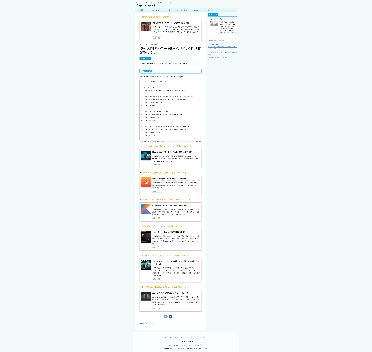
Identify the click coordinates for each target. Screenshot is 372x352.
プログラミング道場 (145, 5)
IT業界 (141, 10)
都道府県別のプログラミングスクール (219, 58)
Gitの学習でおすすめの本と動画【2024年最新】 (169, 232)
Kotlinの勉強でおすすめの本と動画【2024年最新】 (170, 205)
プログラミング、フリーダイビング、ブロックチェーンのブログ (186, 345)
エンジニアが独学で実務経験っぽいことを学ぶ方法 (170, 293)
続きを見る (156, 38)
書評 (168, 10)
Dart (142, 323)
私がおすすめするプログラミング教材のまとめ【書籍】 (171, 23)
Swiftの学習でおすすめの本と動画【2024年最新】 (169, 178)
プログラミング (155, 10)
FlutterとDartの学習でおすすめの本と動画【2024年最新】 (172, 152)
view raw (198, 141)
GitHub (162, 141)
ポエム (196, 10)
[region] (171, 110)
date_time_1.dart (145, 141)
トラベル (209, 10)
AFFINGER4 (205, 348)
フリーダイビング (182, 10)
